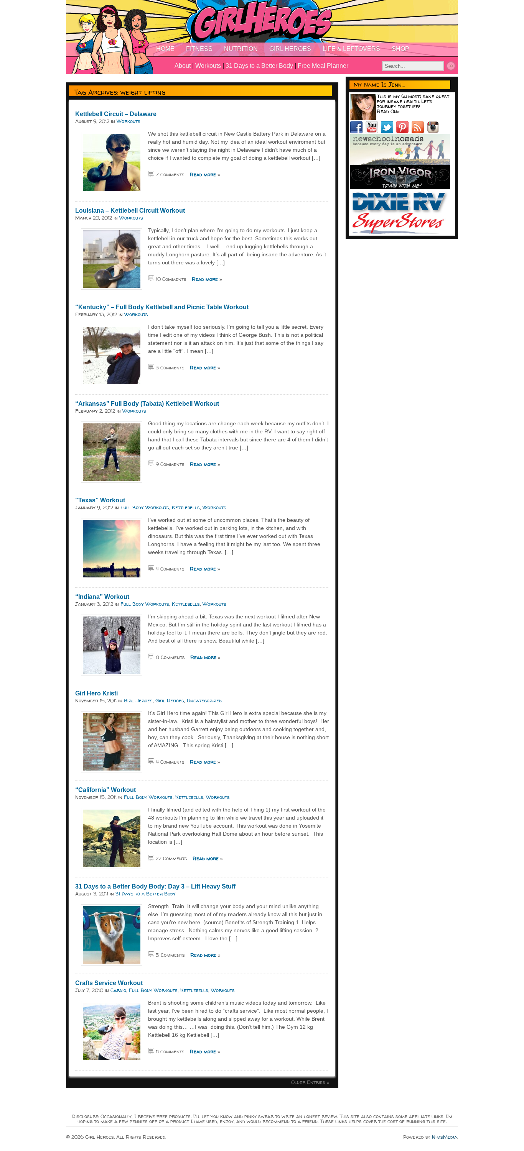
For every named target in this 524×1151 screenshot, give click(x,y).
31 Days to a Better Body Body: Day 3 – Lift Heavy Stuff (155, 886)
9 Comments (170, 464)
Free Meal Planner (323, 65)
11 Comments (170, 1051)
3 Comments (170, 367)
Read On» (388, 111)
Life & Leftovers (351, 49)
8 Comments (170, 657)
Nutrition (241, 49)
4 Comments (170, 568)
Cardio (118, 990)
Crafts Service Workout (109, 983)
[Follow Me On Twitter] (388, 131)
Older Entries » (310, 1082)
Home (165, 49)
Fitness (199, 49)
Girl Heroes (290, 49)
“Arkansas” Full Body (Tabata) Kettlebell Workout (147, 403)
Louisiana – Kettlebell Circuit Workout (130, 210)
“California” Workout (105, 790)
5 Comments (170, 954)
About (183, 65)
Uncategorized (204, 700)
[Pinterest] (404, 131)
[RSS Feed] (419, 131)
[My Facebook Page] (358, 131)
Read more (203, 174)
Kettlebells (186, 507)
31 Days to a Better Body (259, 65)
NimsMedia (444, 1136)
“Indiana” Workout (102, 597)
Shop (400, 49)
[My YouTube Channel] (373, 131)
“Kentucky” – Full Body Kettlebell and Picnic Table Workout (162, 307)
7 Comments (170, 174)
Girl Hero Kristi (96, 693)
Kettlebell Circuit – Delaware (116, 114)
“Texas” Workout (100, 500)
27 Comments (171, 858)
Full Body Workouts (144, 507)
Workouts (208, 65)
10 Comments (171, 278)
